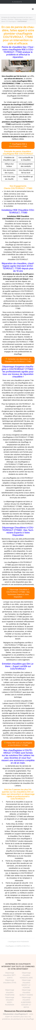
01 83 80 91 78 (18, 2)
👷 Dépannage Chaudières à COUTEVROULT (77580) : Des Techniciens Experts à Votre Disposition (18, 593)
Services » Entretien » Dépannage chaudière (14, 19)
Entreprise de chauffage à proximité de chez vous (16, 17)
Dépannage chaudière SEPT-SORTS (9, 975)
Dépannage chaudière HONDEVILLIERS (26, 975)
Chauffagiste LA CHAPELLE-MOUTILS (17, 946)
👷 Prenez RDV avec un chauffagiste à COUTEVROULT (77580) (18, 744)
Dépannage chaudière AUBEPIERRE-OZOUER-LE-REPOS (26, 1002)
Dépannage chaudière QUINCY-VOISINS (26, 992)
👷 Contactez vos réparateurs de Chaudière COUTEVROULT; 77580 (18, 360)
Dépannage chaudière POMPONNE (9, 992)
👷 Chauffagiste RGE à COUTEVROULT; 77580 (18, 145)
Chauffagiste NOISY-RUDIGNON (18, 941)
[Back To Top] (31, 1025)
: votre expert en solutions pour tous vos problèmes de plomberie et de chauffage (18, 1016)
